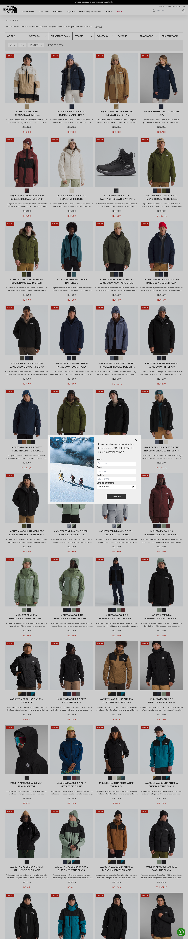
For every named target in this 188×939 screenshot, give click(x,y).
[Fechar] (135, 440)
